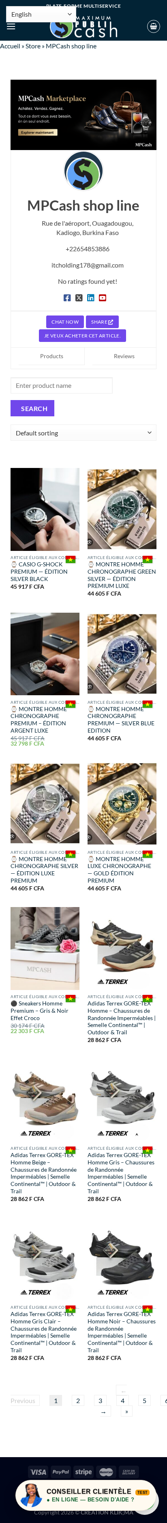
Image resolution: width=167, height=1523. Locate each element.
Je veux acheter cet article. (82, 336)
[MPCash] (83, 26)
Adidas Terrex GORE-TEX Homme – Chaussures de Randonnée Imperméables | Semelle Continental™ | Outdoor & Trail (122, 1018)
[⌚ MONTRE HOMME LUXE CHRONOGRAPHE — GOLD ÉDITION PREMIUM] (122, 804)
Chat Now (65, 322)
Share (99, 322)
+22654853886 (87, 248)
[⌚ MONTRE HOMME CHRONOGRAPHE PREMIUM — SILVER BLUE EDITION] (122, 654)
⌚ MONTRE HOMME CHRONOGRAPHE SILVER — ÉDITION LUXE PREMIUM (44, 870)
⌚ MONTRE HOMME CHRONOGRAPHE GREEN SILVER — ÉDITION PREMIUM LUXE (122, 575)
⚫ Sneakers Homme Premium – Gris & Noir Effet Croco (40, 1010)
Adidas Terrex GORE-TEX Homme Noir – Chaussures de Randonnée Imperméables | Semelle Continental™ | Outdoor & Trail (122, 1332)
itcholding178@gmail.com (87, 265)
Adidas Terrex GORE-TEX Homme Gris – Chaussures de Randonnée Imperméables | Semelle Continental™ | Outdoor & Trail (121, 1173)
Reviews (124, 355)
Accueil (10, 46)
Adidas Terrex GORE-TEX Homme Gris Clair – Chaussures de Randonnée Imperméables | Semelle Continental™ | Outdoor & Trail (44, 1332)
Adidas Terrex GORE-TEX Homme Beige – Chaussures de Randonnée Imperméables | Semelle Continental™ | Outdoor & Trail (44, 1173)
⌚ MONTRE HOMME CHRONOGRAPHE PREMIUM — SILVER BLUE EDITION (121, 720)
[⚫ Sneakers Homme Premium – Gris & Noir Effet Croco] (45, 948)
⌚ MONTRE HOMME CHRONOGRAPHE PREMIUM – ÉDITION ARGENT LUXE (39, 720)
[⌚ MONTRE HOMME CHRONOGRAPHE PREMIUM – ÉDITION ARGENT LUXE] (45, 654)
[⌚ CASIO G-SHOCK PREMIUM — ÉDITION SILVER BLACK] (45, 509)
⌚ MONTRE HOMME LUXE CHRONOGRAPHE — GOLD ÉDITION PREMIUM (119, 870)
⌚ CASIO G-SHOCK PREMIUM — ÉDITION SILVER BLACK (39, 571)
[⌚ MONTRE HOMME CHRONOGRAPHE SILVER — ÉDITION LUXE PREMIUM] (45, 804)
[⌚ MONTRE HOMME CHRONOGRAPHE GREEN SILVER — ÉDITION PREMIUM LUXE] (122, 509)
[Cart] (153, 26)
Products (51, 355)
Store (33, 46)
